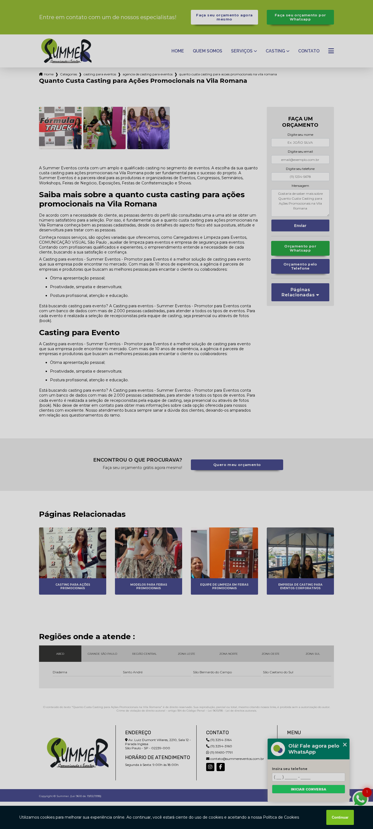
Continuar (340, 817)
